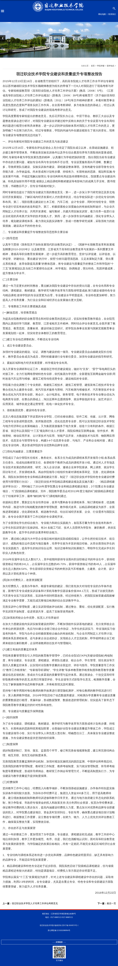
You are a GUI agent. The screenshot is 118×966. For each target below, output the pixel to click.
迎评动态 (110, 66)
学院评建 (100, 66)
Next (115, 38)
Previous (2, 38)
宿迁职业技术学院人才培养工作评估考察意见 (30, 903)
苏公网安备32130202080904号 (59, 930)
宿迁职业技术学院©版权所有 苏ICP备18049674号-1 (59, 925)
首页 (93, 66)
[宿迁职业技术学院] (59, 6)
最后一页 (107, 903)
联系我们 (112, 14)
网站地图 (102, 14)
